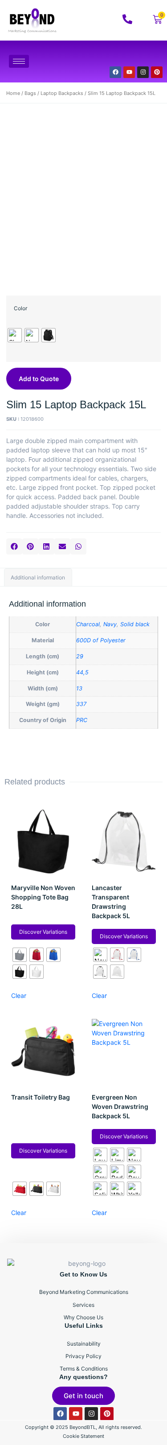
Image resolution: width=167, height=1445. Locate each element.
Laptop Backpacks (62, 93)
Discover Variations (43, 931)
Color (20, 308)
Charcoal (88, 624)
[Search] (144, 56)
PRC (81, 720)
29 (79, 656)
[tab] (38, 577)
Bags (30, 93)
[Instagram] (143, 72)
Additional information (38, 577)
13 (79, 688)
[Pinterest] (157, 72)
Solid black (135, 624)
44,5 (82, 672)
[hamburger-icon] (19, 61)
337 (81, 704)
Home (13, 93)
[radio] (14, 335)
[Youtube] (129, 72)
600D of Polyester (101, 640)
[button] (14, 546)
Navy (110, 624)
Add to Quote (39, 378)
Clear (18, 995)
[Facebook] (115, 72)
